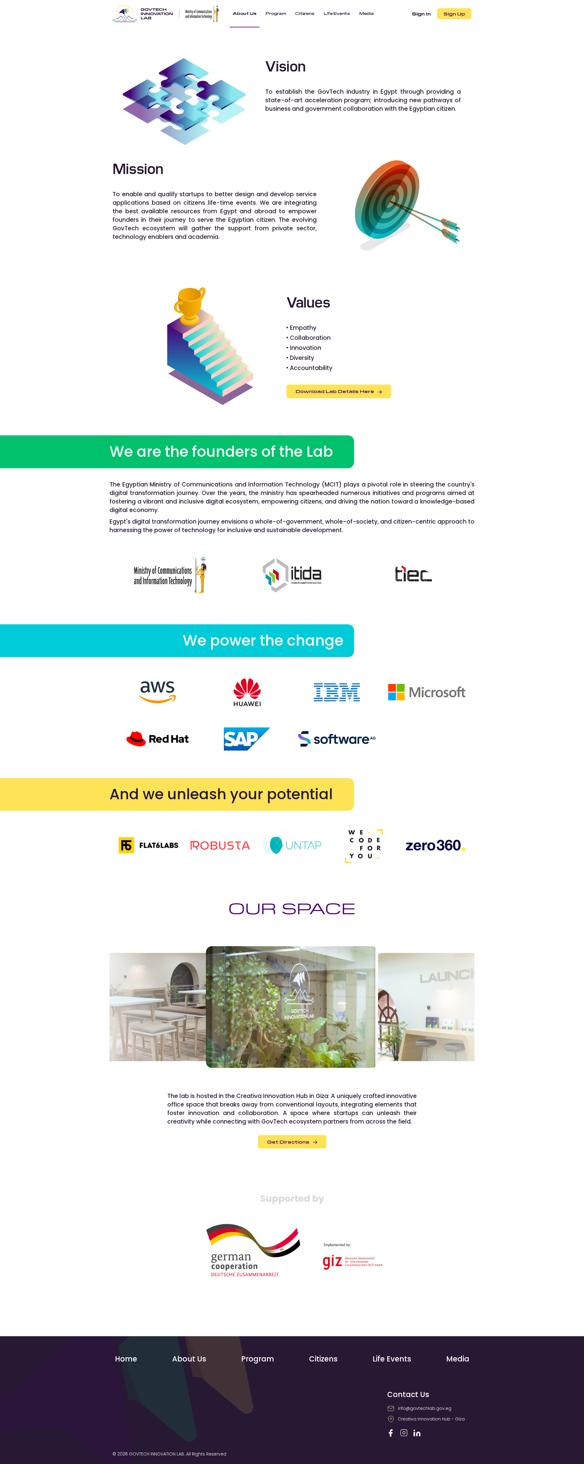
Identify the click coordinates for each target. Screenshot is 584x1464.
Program (257, 1359)
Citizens (323, 1359)
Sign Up (454, 13)
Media (457, 1359)
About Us (189, 1359)
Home (126, 1359)
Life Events (392, 1359)
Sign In (421, 13)
